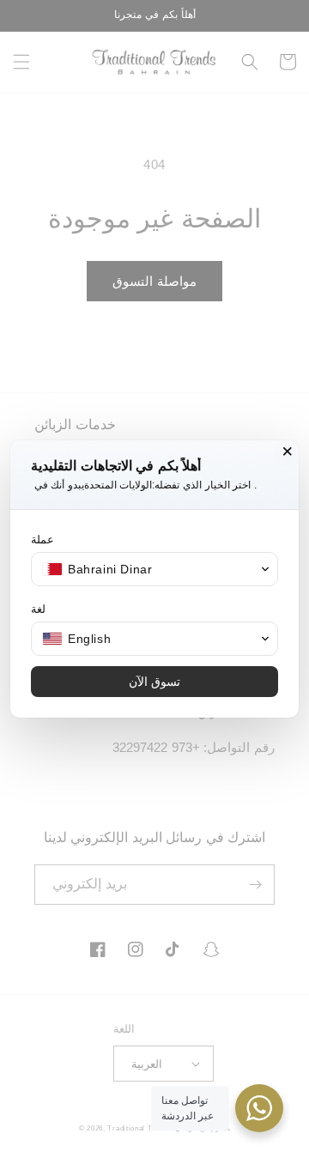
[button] (154, 569)
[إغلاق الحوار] (287, 451)
